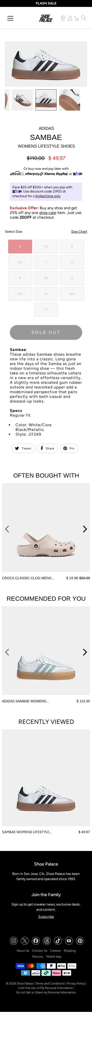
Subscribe (46, 917)
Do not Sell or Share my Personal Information (46, 992)
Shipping (70, 950)
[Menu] (10, 18)
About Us (23, 950)
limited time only (47, 196)
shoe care (47, 212)
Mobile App (53, 956)
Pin (72, 448)
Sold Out (46, 332)
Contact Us (39, 950)
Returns (37, 956)
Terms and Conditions (50, 983)
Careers (55, 950)
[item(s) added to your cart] (76, 18)
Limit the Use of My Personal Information (45, 988)
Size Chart (79, 232)
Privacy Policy (76, 983)
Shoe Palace (25, 983)
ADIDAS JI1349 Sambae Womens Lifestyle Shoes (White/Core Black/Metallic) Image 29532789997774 (46, 45)
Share (50, 448)
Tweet (27, 448)
